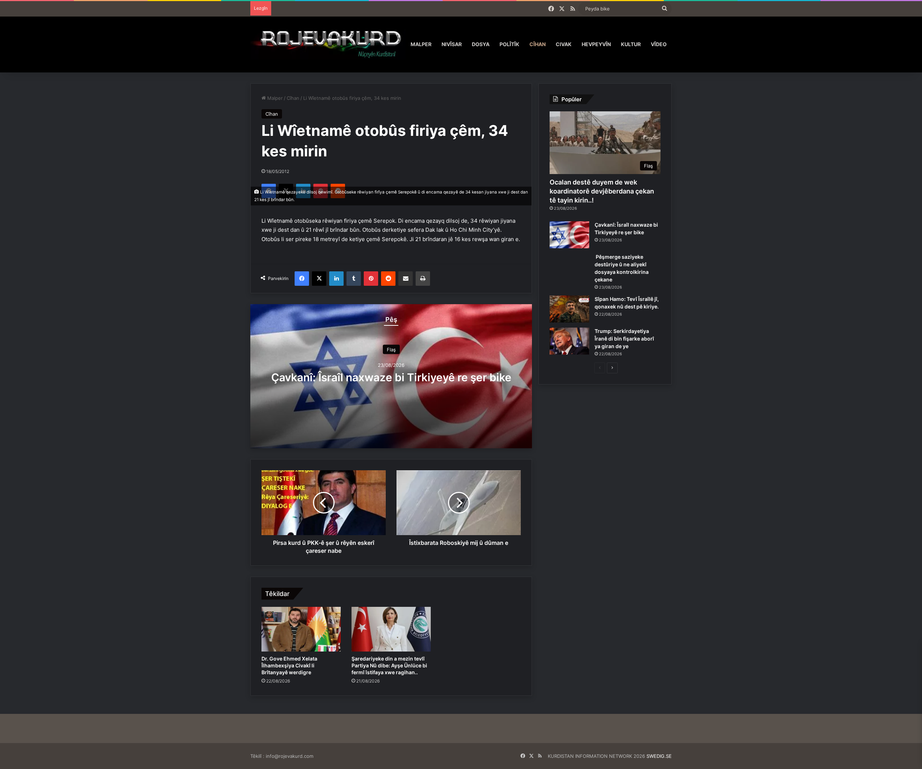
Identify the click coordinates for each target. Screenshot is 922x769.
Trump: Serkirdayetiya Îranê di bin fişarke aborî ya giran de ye (624, 338)
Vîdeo (659, 44)
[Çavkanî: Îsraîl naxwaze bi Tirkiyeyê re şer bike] (569, 234)
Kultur (631, 44)
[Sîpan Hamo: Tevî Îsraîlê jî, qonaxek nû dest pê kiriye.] (569, 309)
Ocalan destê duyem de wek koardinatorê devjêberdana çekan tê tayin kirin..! (602, 191)
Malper (421, 44)
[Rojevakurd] (328, 44)
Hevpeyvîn (596, 44)
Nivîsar (452, 44)
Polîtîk (509, 44)
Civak (564, 44)
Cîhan (537, 44)
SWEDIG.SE (659, 756)
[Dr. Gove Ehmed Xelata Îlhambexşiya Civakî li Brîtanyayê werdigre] (301, 629)
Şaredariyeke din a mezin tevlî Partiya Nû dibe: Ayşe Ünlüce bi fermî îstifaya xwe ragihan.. (389, 665)
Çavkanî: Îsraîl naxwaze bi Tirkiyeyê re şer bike (391, 377)
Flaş (391, 349)
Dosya (480, 44)
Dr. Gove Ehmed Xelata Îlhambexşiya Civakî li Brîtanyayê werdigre (289, 665)
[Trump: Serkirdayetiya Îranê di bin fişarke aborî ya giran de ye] (569, 341)
